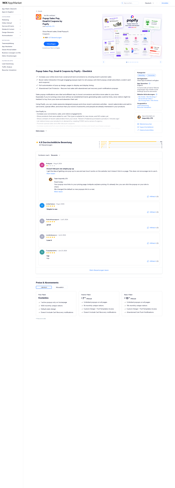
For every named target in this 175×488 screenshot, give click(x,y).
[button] (149, 83)
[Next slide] (160, 61)
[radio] (44, 287)
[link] (11, 8)
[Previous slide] (103, 61)
